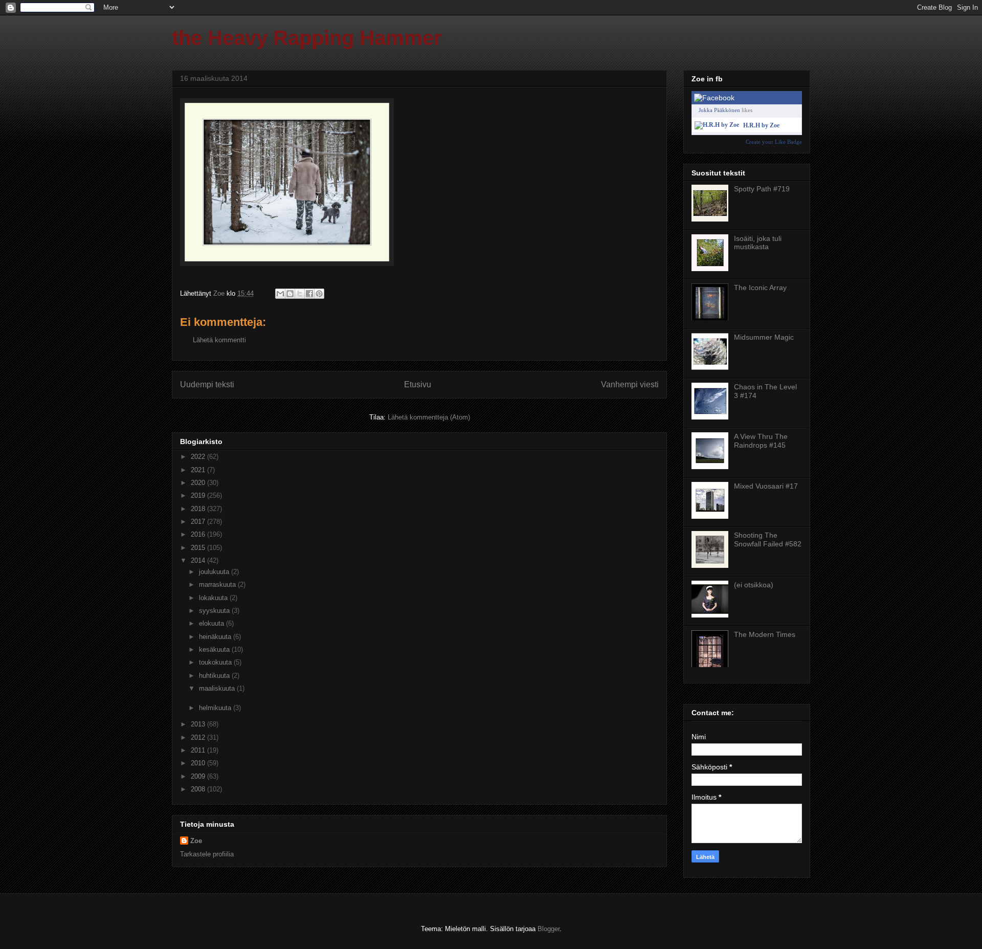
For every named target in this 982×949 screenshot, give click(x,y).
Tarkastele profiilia (207, 854)
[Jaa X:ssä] (300, 294)
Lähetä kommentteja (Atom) (429, 417)
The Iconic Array (760, 287)
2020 (199, 483)
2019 (199, 495)
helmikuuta (216, 708)
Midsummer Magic (764, 337)
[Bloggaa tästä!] (290, 294)
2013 (199, 724)
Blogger (549, 929)
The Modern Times (764, 634)
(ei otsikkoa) (753, 585)
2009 (199, 776)
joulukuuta (215, 572)
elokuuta (212, 623)
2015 (199, 547)
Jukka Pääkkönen (719, 110)
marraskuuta (218, 584)
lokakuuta (214, 598)
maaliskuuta (218, 688)
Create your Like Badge (774, 142)
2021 (199, 470)
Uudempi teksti (207, 384)
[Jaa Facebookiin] (309, 294)
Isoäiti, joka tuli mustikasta (758, 242)
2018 (199, 509)
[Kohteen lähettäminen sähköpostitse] (280, 294)
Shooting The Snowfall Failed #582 (767, 539)
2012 (199, 737)
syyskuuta (215, 610)
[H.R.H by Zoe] (717, 124)
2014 (199, 560)
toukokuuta (216, 662)
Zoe (196, 841)
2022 (199, 456)
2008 (199, 789)
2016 (199, 534)
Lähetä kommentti (219, 340)
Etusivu (417, 384)
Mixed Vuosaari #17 (766, 486)
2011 (199, 750)
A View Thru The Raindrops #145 (761, 440)
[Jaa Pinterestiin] (319, 294)
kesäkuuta (215, 649)
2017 (199, 521)
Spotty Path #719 (762, 189)
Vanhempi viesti (630, 384)
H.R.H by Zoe (761, 125)
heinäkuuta (216, 637)
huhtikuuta (215, 675)
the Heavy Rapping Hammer (307, 38)
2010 (199, 763)
